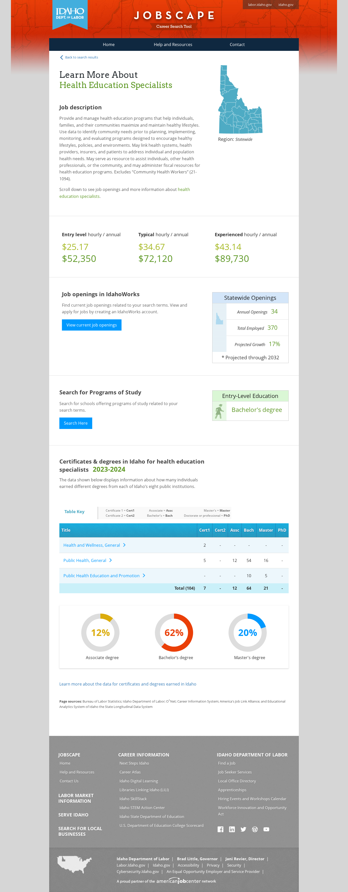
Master (266, 530)
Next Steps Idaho (134, 763)
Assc (234, 530)
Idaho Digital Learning (138, 780)
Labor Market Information (75, 798)
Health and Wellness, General (92, 545)
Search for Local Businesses (80, 831)
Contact (237, 44)
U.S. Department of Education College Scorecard (161, 825)
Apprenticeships (232, 789)
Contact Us (69, 780)
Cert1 (204, 530)
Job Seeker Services (235, 772)
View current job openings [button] (91, 325)
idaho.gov (285, 4)
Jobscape (69, 755)
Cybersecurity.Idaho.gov (138, 871)
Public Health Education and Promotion (102, 575)
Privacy (213, 865)
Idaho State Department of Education (151, 816)
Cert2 (220, 530)
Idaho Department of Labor (252, 755)
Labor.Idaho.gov (131, 865)
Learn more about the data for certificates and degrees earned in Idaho (127, 684)
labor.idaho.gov (260, 4)
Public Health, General (85, 560)
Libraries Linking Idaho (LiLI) (144, 789)
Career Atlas (130, 772)
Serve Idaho (73, 815)
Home (109, 44)
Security (234, 865)
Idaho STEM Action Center (142, 807)
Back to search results (81, 57)
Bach (249, 530)
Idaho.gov (161, 865)
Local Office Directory (237, 780)
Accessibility (188, 865)
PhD (282, 530)
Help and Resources (173, 44)
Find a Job (226, 763)
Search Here (76, 423)
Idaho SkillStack (133, 798)
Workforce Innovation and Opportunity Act (252, 810)
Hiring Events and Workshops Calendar (252, 798)
